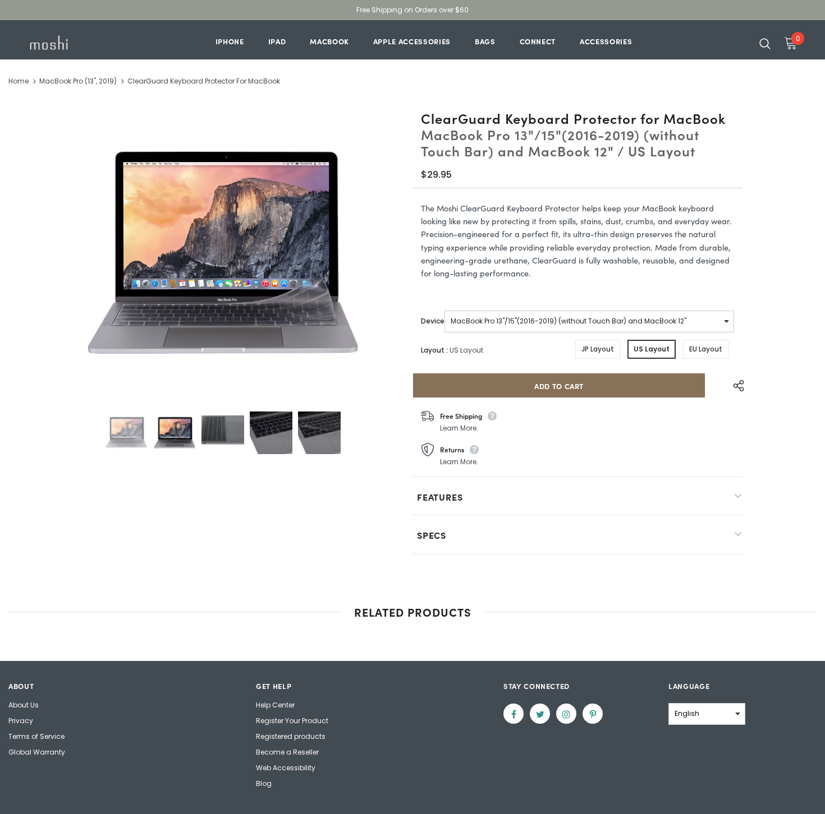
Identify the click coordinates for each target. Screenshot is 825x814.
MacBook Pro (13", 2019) (78, 81)
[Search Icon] (765, 43)
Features (439, 497)
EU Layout (705, 349)
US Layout (652, 349)
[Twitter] (540, 714)
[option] (222, 254)
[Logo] (61, 42)
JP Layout (597, 349)
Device (432, 321)
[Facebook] (513, 714)
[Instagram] (566, 714)
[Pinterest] (593, 714)
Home (18, 81)
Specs (431, 535)
